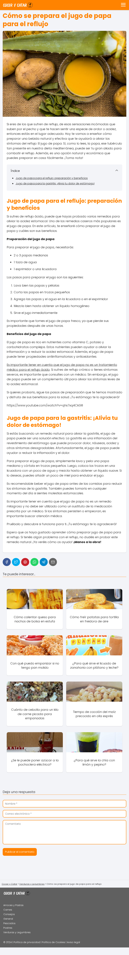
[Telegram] (44, 562)
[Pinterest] (25, 562)
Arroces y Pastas (13, 905)
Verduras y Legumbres (17, 932)
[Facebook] (7, 562)
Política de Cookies (53, 942)
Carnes (7, 909)
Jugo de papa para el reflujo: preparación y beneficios (52, 178)
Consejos (9, 914)
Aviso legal (73, 942)
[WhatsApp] (34, 562)
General (8, 918)
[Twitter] (16, 562)
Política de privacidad (27, 942)
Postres (7, 928)
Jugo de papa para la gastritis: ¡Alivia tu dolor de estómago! (55, 183)
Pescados (9, 923)
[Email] (53, 562)
